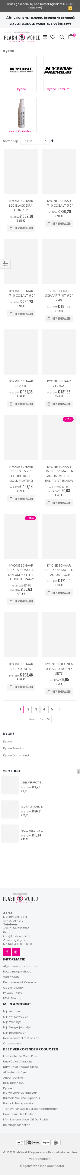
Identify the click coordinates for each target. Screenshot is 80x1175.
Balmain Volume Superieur (21, 1098)
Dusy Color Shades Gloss (20, 1067)
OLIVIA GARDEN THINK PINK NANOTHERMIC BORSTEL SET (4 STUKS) (33, 806)
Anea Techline (13, 1078)
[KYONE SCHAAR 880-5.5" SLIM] (21, 634)
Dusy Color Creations (17, 1061)
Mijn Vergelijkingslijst (17, 1027)
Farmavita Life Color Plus (20, 1056)
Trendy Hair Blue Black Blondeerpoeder (30, 1109)
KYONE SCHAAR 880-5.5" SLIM (21, 666)
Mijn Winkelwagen (15, 1017)
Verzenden (11, 977)
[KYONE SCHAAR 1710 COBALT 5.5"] (59, 171)
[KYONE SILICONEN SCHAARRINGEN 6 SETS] (59, 634)
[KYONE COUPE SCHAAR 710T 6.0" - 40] (59, 261)
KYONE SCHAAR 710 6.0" (59, 383)
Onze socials (12, 1043)
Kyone (7, 741)
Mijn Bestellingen (14, 1033)
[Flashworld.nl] (22, 37)
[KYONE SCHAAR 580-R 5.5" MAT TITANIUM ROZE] (59, 536)
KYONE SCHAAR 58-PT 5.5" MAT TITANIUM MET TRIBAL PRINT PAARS (21, 572)
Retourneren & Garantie (19, 982)
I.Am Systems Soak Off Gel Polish (25, 1119)
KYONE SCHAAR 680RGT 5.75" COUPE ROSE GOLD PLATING (21, 473)
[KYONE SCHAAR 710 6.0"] (59, 352)
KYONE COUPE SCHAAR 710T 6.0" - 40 (59, 295)
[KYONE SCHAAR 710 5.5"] (21, 352)
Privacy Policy (12, 993)
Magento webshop (33, 1166)
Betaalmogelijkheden (18, 971)
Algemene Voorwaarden (20, 966)
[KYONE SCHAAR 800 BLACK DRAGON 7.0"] (21, 171)
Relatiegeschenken (16, 1125)
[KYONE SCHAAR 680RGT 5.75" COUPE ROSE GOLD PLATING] (21, 437)
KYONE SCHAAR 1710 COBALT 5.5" (59, 202)
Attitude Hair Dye (14, 1072)
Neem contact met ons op (21, 1038)
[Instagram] (16, 952)
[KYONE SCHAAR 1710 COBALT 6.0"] (21, 261)
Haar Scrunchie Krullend (19, 1114)
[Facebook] (7, 952)
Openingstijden (14, 988)
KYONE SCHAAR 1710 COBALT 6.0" (21, 293)
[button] (52, 37)
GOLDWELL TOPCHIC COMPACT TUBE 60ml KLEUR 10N (33, 830)
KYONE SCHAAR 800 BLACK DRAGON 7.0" (21, 205)
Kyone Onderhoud (16, 755)
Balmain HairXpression (19, 1103)
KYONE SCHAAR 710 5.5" (21, 383)
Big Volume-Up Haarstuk (20, 1093)
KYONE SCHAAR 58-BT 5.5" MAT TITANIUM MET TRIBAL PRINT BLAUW (58, 473)
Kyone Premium (14, 748)
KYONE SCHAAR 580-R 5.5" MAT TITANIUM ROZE (59, 570)
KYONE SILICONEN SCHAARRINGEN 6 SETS (59, 668)
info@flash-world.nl (16, 936)
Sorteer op (10, 141)
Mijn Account (12, 1011)
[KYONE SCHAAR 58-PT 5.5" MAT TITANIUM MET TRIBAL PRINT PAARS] (21, 536)
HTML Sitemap (12, 998)
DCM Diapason (13, 1083)
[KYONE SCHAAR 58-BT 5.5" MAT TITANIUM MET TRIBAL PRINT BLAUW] (59, 437)
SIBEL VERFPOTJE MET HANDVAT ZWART (33, 782)
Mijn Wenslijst (12, 1022)
